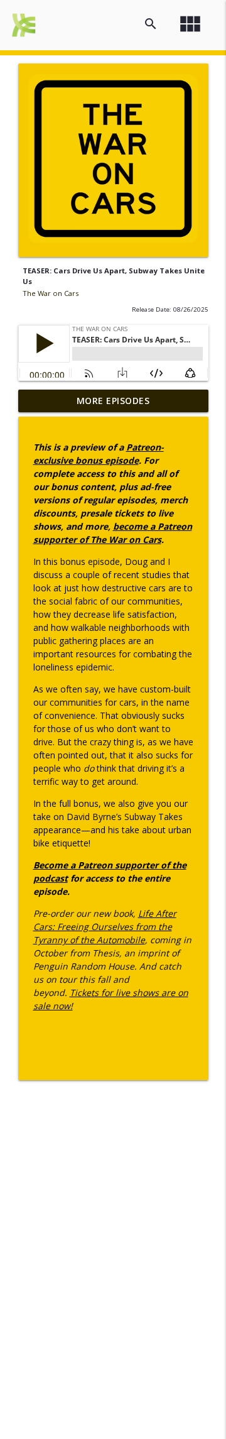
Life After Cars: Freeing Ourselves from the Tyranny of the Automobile (104, 926)
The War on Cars (50, 293)
